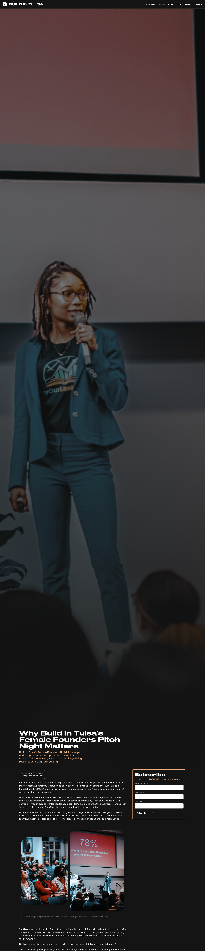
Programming (150, 4)
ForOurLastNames (55, 929)
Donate (198, 4)
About (162, 4)
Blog (180, 4)
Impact (188, 4)
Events (171, 4)
